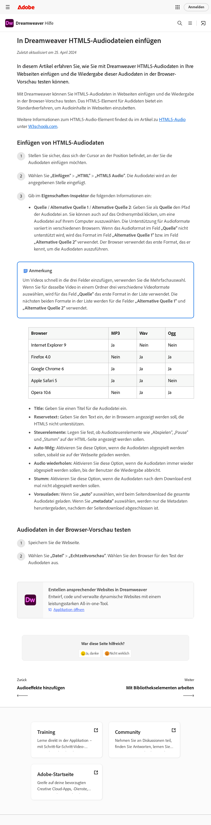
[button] (177, 7)
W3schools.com (42, 126)
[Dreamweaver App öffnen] (203, 23)
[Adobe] (26, 7)
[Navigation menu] (7, 7)
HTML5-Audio (172, 119)
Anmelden (196, 7)
